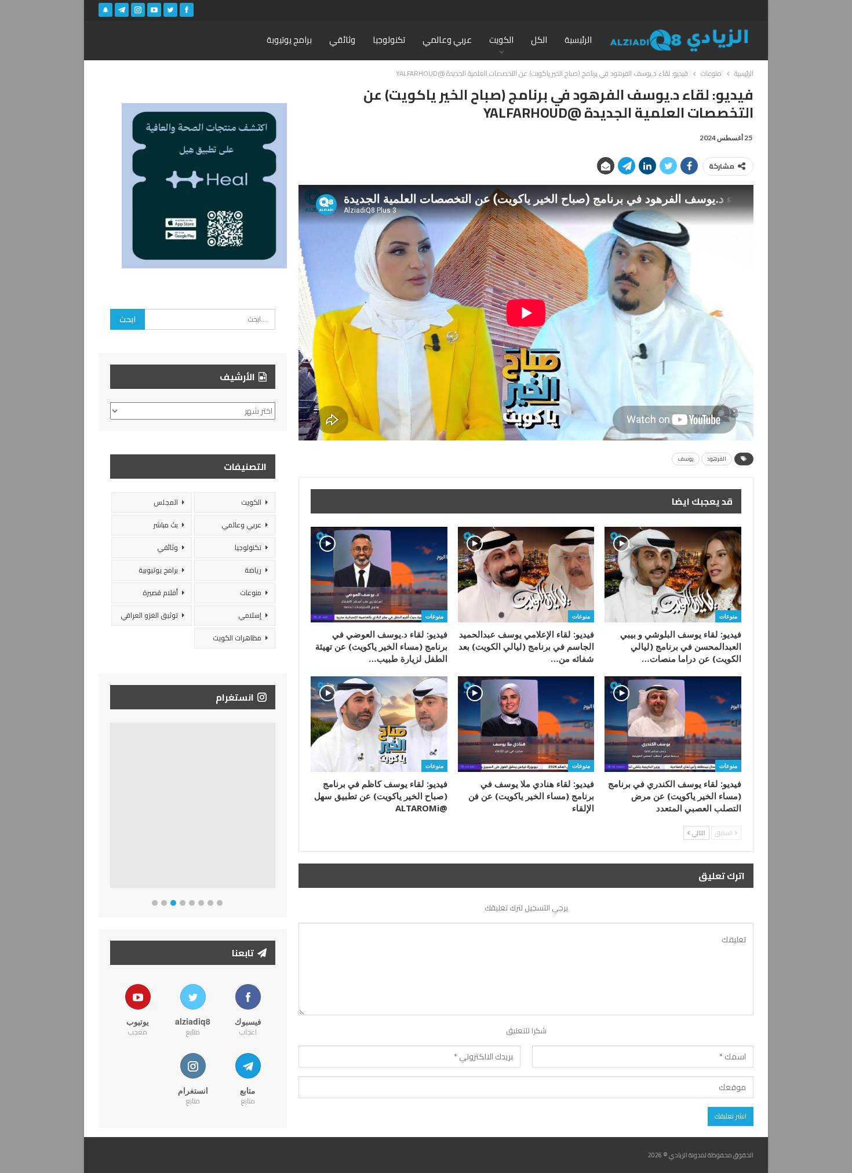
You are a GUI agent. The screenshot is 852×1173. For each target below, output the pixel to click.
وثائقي (342, 39)
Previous (113, 807)
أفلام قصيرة (160, 592)
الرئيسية (578, 39)
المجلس (166, 502)
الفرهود (716, 458)
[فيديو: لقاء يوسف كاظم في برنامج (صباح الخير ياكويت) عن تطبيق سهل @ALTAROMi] (379, 724)
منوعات (728, 616)
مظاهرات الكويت (237, 637)
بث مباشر (165, 524)
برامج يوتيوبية (158, 570)
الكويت (501, 39)
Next (273, 807)
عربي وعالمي (447, 39)
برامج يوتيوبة (289, 39)
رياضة (253, 570)
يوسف (686, 458)
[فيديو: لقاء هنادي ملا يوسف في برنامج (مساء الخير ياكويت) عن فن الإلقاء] (526, 724)
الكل (539, 39)
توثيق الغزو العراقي (149, 615)
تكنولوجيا (389, 39)
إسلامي (249, 615)
